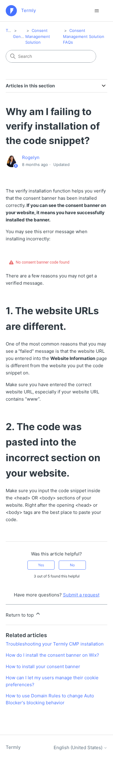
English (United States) (79, 747)
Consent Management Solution (37, 36)
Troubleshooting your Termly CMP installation (55, 644)
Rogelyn (30, 157)
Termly (12, 30)
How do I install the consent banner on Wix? (52, 655)
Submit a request (81, 595)
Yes (41, 565)
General (20, 36)
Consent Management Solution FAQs (83, 36)
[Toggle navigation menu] (96, 11)
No (72, 565)
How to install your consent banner (43, 666)
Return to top (20, 615)
